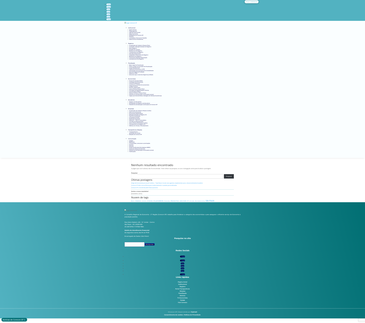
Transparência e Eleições (135, 130)
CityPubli (194, 312)
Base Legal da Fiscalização (136, 65)
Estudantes (131, 100)
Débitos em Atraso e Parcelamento (138, 125)
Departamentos (133, 34)
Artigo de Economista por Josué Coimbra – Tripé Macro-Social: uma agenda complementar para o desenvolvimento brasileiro (167, 183)
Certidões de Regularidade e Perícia (139, 90)
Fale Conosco (182, 302)
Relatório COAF (133, 73)
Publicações (132, 151)
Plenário (131, 36)
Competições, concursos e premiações (139, 143)
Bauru (132, 201)
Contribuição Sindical (135, 91)
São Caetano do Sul (200, 201)
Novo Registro (133, 48)
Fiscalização (131, 63)
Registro (182, 286)
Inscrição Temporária (134, 53)
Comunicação (132, 138)
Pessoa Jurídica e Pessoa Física (137, 93)
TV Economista (182, 298)
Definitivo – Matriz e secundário (137, 120)
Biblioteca (132, 142)
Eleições (182, 291)
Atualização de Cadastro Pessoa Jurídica (140, 110)
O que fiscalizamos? (134, 68)
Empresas (131, 108)
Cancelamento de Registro (136, 59)
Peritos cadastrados (134, 87)
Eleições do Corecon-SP (135, 134)
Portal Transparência (182, 289)
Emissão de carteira (134, 49)
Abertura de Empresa (135, 112)
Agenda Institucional (134, 32)
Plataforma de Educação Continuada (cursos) (141, 94)
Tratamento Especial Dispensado (138, 57)
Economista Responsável (136, 113)
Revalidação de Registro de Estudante (139, 103)
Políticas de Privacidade (192, 315)
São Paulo (210, 201)
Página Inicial (182, 282)
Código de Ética (133, 86)
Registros (131, 43)
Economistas (132, 79)
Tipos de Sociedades (134, 116)
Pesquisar (134, 173)
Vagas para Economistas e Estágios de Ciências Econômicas (145, 95)
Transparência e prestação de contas (134, 132)
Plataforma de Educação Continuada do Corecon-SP (143, 104)
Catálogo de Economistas (136, 82)
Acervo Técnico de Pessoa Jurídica (138, 123)
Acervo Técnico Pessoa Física (137, 89)
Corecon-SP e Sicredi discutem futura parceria (144, 187)
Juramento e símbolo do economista (139, 85)
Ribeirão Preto (175, 201)
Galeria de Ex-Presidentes (136, 39)
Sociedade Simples (134, 117)
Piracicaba (167, 201)
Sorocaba (191, 201)
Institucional (131, 28)
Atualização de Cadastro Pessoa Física (139, 45)
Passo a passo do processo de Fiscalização (140, 66)
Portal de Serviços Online (136, 80)
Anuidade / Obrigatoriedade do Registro (140, 46)
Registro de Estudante (135, 101)
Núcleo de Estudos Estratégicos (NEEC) (139, 147)
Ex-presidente (158, 201)
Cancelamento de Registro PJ (137, 124)
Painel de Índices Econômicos (137, 149)
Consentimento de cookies (173, 315)
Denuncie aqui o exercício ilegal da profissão (141, 74)
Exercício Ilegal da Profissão (136, 72)
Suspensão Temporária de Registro (138, 55)
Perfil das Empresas (134, 119)
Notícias (131, 146)
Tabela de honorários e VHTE (137, 69)
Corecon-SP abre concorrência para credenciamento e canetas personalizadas (154, 185)
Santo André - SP (184, 201)
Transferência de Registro (136, 52)
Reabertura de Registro (135, 50)
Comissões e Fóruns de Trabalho (138, 38)
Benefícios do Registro (135, 56)
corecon (144, 201)
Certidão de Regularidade (136, 121)
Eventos (131, 144)
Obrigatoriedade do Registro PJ (138, 114)
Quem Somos (132, 29)
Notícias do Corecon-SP (13, 319)
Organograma (133, 31)
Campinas (138, 201)
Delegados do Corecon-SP (136, 35)
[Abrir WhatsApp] (360, 318)
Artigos (131, 140)
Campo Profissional (134, 83)
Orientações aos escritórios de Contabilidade (141, 70)
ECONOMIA (150, 201)
